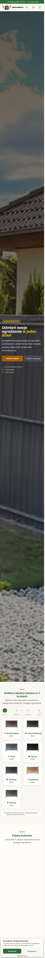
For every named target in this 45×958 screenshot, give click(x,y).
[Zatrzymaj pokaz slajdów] (33, 678)
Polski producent (11, 321)
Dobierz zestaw (12, 358)
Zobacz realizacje (33, 358)
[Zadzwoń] (26, 7)
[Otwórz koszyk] (33, 7)
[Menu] (39, 7)
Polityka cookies (22, 956)
